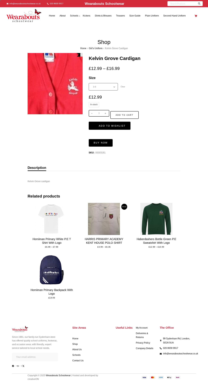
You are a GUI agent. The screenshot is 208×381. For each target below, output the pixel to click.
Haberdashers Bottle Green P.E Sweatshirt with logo (156, 241)
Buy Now (101, 143)
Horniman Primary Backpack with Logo (52, 291)
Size (92, 78)
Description (37, 168)
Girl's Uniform (95, 48)
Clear (123, 87)
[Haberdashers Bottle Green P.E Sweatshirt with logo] (156, 219)
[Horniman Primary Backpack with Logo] (52, 270)
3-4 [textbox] (94, 87)
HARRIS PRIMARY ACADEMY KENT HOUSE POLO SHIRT (104, 241)
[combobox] (103, 86)
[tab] (37, 167)
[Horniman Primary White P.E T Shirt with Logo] (52, 219)
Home (83, 48)
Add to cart (124, 115)
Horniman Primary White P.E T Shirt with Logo (52, 241)
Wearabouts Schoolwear (58, 375)
